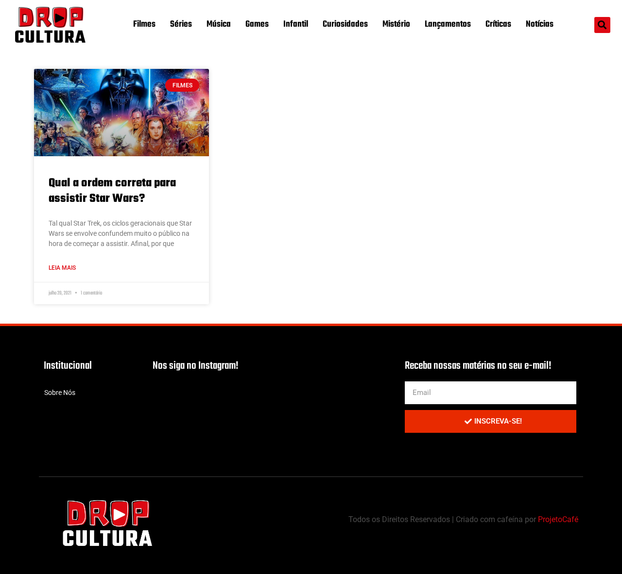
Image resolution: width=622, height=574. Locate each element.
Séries (181, 24)
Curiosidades (345, 24)
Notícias (539, 24)
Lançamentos (448, 24)
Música (219, 24)
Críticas (498, 24)
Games (257, 24)
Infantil (295, 24)
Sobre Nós (59, 392)
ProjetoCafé (558, 519)
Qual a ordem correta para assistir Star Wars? (112, 190)
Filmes (144, 24)
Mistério (396, 24)
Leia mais (62, 267)
